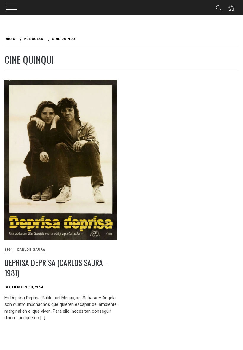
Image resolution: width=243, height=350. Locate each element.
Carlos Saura (31, 250)
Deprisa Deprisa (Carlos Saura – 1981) (56, 268)
